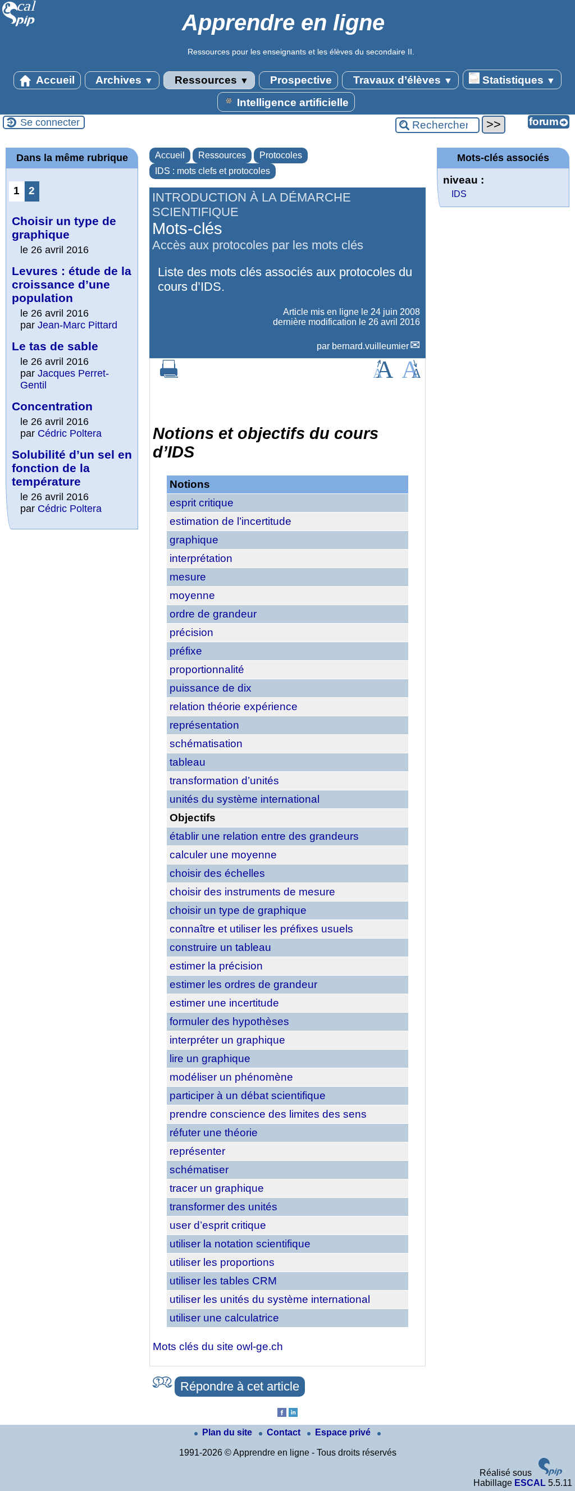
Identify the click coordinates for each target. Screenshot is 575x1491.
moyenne (192, 595)
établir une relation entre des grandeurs (264, 836)
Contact (285, 1432)
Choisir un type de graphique (64, 227)
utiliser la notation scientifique (240, 1244)
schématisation (206, 743)
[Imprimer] (169, 374)
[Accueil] (19, 25)
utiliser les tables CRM (223, 1281)
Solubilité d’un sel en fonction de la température (72, 468)
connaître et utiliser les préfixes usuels (261, 929)
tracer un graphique (217, 1188)
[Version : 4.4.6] (550, 1473)
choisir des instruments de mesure (252, 892)
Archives (123, 80)
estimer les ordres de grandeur (243, 984)
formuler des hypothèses (229, 1021)
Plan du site (228, 1432)
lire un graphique (210, 1058)
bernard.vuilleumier (370, 346)
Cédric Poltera (70, 433)
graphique (194, 540)
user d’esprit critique (218, 1225)
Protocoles (280, 155)
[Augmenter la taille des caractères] (383, 374)
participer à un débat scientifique (248, 1095)
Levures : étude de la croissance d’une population (71, 284)
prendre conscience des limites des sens (268, 1114)
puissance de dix (211, 688)
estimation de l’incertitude (230, 521)
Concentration (52, 406)
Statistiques (517, 80)
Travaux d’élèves (401, 80)
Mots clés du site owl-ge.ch (218, 1346)
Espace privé (344, 1432)
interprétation (201, 558)
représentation (204, 725)
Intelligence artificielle (291, 102)
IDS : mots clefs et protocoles (212, 171)
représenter (197, 1151)
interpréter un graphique (227, 1040)
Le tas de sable (55, 346)
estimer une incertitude (224, 1003)
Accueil (54, 80)
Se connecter (50, 122)
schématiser (199, 1170)
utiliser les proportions (222, 1262)
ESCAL (530, 1483)
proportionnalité (207, 669)
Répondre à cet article (239, 1386)
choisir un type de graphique (238, 910)
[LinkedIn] (293, 1414)
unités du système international (245, 799)
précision (191, 632)
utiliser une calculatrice (224, 1318)
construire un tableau (220, 947)
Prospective (299, 80)
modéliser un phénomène (231, 1077)
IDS (459, 194)
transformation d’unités (224, 780)
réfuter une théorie (214, 1132)
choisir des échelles (217, 873)
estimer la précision (216, 966)
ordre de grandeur (213, 614)
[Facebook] (281, 1414)
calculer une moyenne (223, 855)
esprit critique (202, 503)
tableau (188, 762)
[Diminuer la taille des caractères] (411, 374)
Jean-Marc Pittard (77, 325)
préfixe (186, 651)
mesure (188, 577)
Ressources (210, 80)
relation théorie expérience (234, 706)
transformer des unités (223, 1207)
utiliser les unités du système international (270, 1299)
